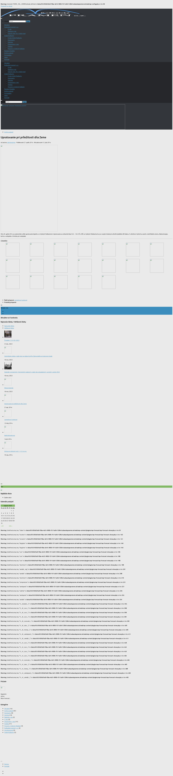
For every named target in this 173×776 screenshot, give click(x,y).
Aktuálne (7, 25)
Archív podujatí (8, 53)
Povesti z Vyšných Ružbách (16, 49)
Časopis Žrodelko (9, 51)
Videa (6, 57)
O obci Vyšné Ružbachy (15, 38)
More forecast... (5, 698)
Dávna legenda (8, 388)
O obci (6, 719)
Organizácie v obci (13, 44)
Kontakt (6, 59)
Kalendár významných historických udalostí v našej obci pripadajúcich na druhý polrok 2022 (32, 372)
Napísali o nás (12, 31)
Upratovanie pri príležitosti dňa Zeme (15, 404)
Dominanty (11, 40)
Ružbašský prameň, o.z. (11, 27)
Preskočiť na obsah (6, 6)
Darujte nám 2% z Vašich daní (16, 33)
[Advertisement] (86, 470)
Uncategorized (8, 730)
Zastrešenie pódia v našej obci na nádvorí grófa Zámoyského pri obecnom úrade (28, 356)
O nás (9, 29)
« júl (2, 526)
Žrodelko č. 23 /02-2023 (11, 340)
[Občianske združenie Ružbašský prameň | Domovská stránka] (44, 16)
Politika (10, 46)
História (10, 42)
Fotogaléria (7, 55)
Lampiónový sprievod (10, 419)
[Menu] (1, 18)
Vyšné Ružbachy (9, 36)
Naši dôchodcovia (9, 435)
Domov (6, 764)
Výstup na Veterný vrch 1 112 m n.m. (15, 451)
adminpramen (11, 142)
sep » (10, 526)
